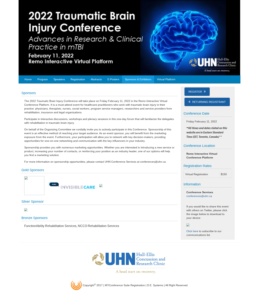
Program (42, 79)
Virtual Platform (166, 79)
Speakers (59, 79)
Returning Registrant (209, 101)
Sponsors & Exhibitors (138, 79)
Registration (78, 79)
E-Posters (113, 79)
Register (195, 91)
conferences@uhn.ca (199, 196)
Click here (192, 231)
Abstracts (96, 79)
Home (28, 79)
